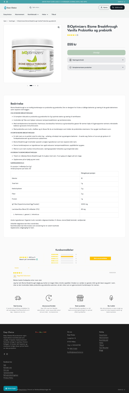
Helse (101, 343)
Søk (5, 365)
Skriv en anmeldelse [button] (100, 258)
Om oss (6, 370)
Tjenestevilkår (8, 373)
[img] (17, 273)
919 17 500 (73, 349)
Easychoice (103, 335)
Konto (105, 7)
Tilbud (101, 345)
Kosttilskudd (103, 340)
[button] (117, 7)
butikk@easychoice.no (75, 352)
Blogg (101, 350)
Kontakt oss (8, 368)
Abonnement (103, 338)
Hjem (5, 21)
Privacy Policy (8, 378)
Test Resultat (103, 348)
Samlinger (12, 21)
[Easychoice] (10, 7)
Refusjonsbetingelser (11, 375)
